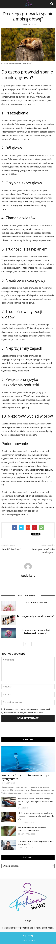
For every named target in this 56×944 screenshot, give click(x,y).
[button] (52, 4)
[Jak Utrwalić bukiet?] (8, 606)
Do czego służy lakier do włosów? (36, 616)
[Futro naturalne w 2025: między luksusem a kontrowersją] (8, 845)
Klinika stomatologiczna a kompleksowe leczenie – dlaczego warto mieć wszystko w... (36, 816)
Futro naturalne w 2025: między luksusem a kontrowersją (36, 843)
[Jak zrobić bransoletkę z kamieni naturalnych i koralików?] (8, 831)
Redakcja (28, 575)
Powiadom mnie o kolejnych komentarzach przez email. (27, 709)
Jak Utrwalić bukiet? (36, 602)
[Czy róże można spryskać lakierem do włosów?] (8, 633)
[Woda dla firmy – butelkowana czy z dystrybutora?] (28, 759)
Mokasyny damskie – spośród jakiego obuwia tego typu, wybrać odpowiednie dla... (35, 801)
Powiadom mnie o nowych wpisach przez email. (24, 713)
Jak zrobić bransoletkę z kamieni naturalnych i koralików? (32, 829)
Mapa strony (28, 935)
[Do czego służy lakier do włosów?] (8, 620)
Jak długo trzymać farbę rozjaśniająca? (43, 551)
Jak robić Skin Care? (11, 549)
